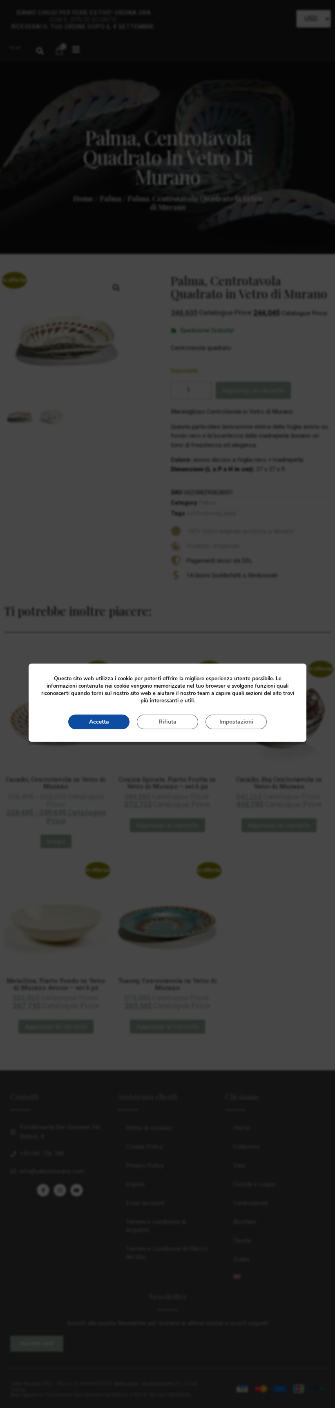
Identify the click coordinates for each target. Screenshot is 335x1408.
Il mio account (145, 1203)
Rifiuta (167, 722)
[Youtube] (76, 1190)
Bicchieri (244, 1221)
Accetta (99, 722)
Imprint (135, 1184)
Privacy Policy (144, 1165)
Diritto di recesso (149, 1127)
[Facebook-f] (43, 1190)
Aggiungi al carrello (253, 390)
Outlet (241, 1259)
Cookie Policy (144, 1146)
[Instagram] (60, 1190)
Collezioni (246, 1146)
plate (230, 513)
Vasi (239, 1165)
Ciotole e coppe (254, 1184)
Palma (110, 198)
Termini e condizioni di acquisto (156, 1225)
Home (83, 198)
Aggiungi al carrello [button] (167, 825)
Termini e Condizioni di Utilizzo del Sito (167, 1252)
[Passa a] (274, 1276)
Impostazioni (236, 722)
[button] (40, 51)
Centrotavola (250, 1203)
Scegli (56, 841)
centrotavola (204, 513)
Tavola (242, 1240)
